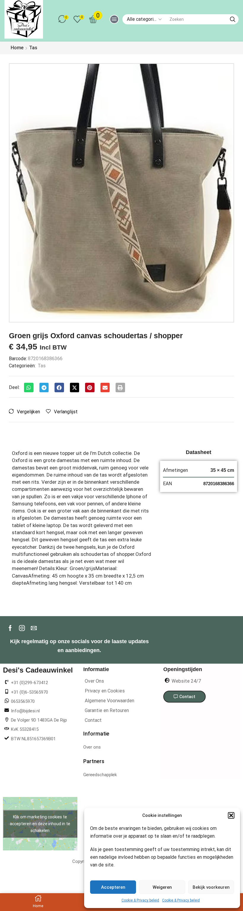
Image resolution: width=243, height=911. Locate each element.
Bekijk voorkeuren (211, 887)
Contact (93, 720)
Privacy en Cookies (105, 691)
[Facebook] (10, 628)
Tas (33, 47)
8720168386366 (218, 483)
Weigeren (162, 887)
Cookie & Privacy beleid (140, 900)
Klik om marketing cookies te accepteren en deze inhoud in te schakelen (40, 823)
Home (17, 47)
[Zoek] (233, 19)
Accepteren (113, 887)
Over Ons (94, 681)
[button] (231, 815)
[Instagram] (22, 628)
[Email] (34, 628)
